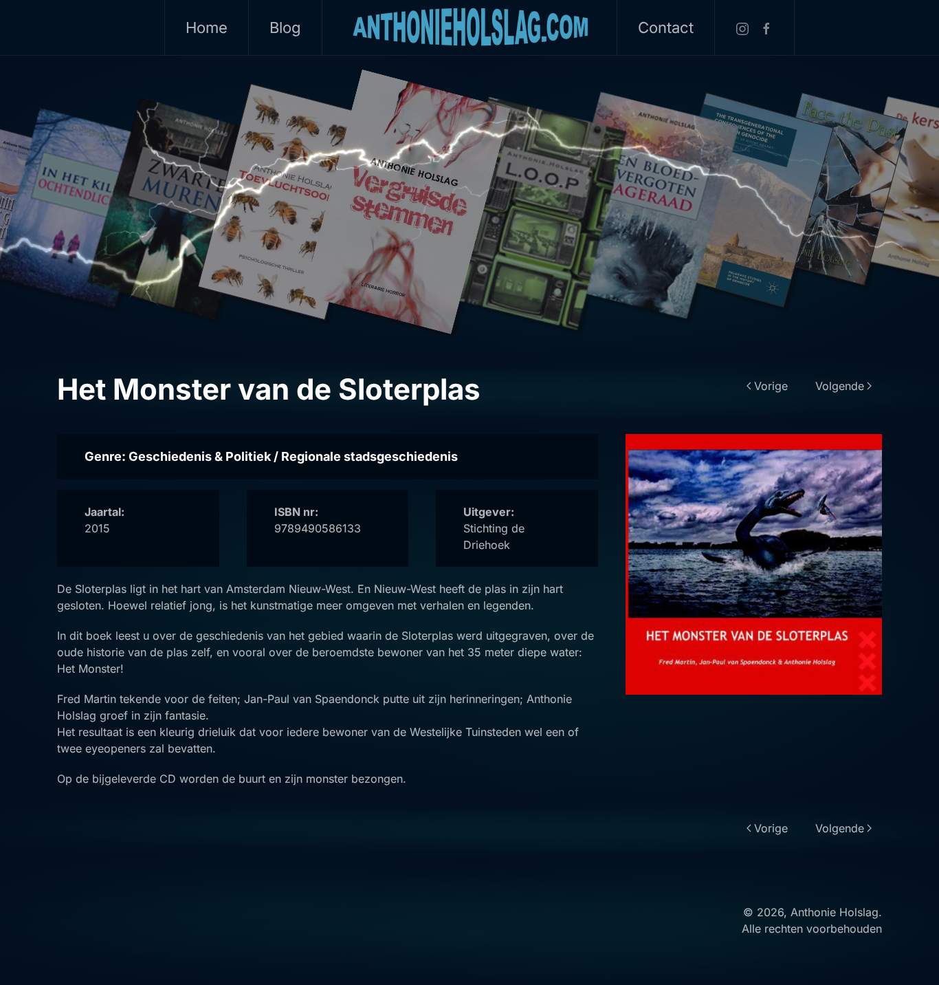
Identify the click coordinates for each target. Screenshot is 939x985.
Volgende (839, 386)
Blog (285, 27)
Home (207, 27)
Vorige (771, 386)
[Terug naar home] (469, 27)
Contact (666, 27)
